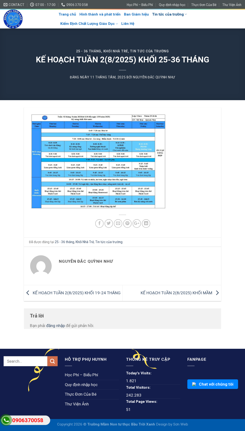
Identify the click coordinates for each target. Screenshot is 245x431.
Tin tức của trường (168, 14)
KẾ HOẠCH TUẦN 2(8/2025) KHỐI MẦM (177, 292)
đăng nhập (55, 325)
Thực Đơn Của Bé (204, 5)
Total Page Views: (141, 401)
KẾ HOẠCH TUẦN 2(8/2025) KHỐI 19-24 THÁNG (76, 292)
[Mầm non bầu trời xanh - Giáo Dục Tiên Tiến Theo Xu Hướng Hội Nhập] (27, 19)
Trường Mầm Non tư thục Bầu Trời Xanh (121, 424)
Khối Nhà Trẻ (115, 51)
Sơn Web (180, 424)
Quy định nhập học (172, 5)
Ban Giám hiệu (136, 14)
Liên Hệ (127, 24)
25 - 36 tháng (88, 51)
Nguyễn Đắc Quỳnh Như (154, 77)
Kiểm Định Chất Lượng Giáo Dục (87, 24)
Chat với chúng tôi (216, 384)
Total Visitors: (138, 387)
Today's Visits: (138, 373)
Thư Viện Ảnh (231, 5)
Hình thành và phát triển (100, 14)
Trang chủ (67, 14)
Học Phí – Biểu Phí (140, 5)
